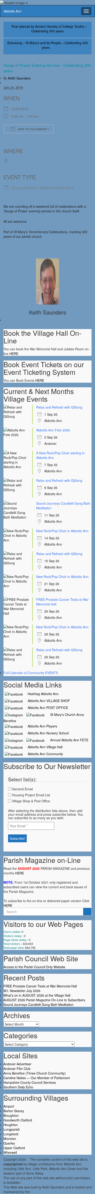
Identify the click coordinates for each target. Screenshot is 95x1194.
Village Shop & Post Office (30, 801)
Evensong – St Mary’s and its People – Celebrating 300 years (47, 45)
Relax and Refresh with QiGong (59, 407)
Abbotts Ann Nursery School (46, 733)
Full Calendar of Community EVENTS (30, 672)
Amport (8, 1106)
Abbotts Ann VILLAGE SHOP (47, 700)
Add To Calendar (31, 129)
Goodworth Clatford (17, 1120)
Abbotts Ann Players (40, 726)
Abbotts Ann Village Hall (43, 747)
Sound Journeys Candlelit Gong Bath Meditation (38, 1004)
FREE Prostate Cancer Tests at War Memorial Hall (40, 986)
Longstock (10, 1134)
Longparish (11, 1129)
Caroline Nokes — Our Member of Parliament (36, 1077)
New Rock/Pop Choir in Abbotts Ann (62, 530)
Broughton (11, 1115)
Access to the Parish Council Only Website (34, 967)
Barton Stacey (13, 1110)
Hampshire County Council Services (29, 1082)
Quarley (9, 1143)
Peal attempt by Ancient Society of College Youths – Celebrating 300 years (49, 28)
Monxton (9, 1138)
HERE (13, 353)
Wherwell (10, 1152)
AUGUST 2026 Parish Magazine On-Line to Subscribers (44, 1000)
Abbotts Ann (12, 11)
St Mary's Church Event (56, 187)
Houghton (10, 1124)
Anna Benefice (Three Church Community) (34, 1073)
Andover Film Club (16, 1068)
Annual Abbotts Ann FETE (67, 740)
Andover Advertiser (17, 1064)
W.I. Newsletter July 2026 (21, 990)
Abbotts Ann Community (43, 753)
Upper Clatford (14, 1147)
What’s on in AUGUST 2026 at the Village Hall (36, 995)
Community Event (24, 187)
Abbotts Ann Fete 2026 (53, 430)
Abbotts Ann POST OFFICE (46, 707)
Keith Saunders (19, 78)
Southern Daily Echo (18, 1087)
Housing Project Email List (30, 795)
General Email (22, 789)
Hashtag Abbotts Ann (41, 693)
